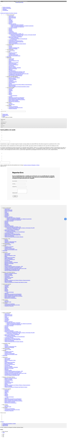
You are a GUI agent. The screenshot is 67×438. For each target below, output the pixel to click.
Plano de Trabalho (12, 66)
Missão (10, 61)
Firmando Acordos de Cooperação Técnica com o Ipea (18, 73)
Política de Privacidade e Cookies (9, 423)
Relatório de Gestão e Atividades (15, 67)
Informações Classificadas (13, 37)
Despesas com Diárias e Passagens (17, 24)
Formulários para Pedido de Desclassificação (19, 38)
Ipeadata (10, 96)
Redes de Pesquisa (12, 85)
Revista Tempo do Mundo (13, 100)
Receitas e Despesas (12, 23)
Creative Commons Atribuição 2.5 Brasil (31, 165)
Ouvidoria (10, 103)
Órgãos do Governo (6, 7)
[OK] (0, 111)
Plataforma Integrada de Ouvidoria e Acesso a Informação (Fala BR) (23, 34)
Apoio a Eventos (12, 82)
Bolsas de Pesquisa (12, 78)
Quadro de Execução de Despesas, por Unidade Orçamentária (22, 25)
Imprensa (10, 46)
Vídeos (10, 91)
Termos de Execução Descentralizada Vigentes (17, 43)
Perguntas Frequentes (13, 32)
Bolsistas (10, 29)
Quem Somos (11, 59)
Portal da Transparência (13, 106)
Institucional (11, 15)
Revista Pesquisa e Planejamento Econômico (17, 99)
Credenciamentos (12, 53)
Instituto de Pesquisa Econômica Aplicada (8, 13)
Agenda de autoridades (13, 42)
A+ (3, 434)
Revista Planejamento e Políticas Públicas (16, 98)
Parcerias (10, 22)
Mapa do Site (5, 425)
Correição (10, 20)
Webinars (10, 93)
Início (4, 432)
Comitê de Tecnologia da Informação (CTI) (16, 72)
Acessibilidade (5, 10)
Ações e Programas (12, 16)
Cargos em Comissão (12, 79)
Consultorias (11, 80)
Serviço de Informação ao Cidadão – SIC (16, 33)
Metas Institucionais (12, 63)
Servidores (11, 30)
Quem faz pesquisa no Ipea (14, 60)
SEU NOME (14, 181)
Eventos (10, 92)
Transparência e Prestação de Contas (16, 40)
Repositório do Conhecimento (14, 101)
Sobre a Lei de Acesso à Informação (15, 36)
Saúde (4, 116)
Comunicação (11, 65)
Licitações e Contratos (13, 27)
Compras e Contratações (13, 54)
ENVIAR (15, 196)
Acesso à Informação (7, 8)
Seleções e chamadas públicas (14, 77)
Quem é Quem (11, 58)
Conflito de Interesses (13, 39)
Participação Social (12, 17)
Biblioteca (10, 69)
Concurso (10, 28)
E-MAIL (13, 183)
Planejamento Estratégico (13, 62)
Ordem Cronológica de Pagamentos (17, 26)
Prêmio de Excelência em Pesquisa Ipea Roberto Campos (19, 86)
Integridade (11, 21)
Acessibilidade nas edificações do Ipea (16, 74)
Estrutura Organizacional (13, 64)
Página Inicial (5, 114)
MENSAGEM (14, 192)
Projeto (2, 120)
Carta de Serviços (14, 95)
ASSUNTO (14, 186)
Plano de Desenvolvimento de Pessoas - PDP (17, 71)
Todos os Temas (12, 50)
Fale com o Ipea (11, 104)
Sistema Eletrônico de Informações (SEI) (16, 41)
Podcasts (10, 89)
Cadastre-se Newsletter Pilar (14, 47)
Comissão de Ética (12, 70)
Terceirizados (11, 31)
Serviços (10, 94)
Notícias (10, 45)
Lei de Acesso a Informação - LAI (17, 35)
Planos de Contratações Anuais (14, 55)
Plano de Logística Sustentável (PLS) (15, 75)
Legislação (5, 9)
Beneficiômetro (6, 115)
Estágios (10, 83)
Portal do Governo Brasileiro (8, 1)
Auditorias (11, 19)
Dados (10, 18)
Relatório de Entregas (13, 68)
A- (3, 436)
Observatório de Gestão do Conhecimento (16, 97)
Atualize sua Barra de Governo (21, 1)
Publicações (9, 56)
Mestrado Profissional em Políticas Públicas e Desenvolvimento (20, 84)
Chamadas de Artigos (13, 81)
